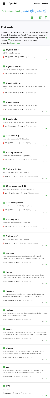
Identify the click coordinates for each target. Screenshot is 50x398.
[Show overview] (32, 17)
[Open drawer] (4, 3)
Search (37, 3)
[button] (27, 11)
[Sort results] (39, 17)
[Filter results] (46, 17)
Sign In (45, 3)
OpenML (13, 3)
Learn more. (15, 43)
